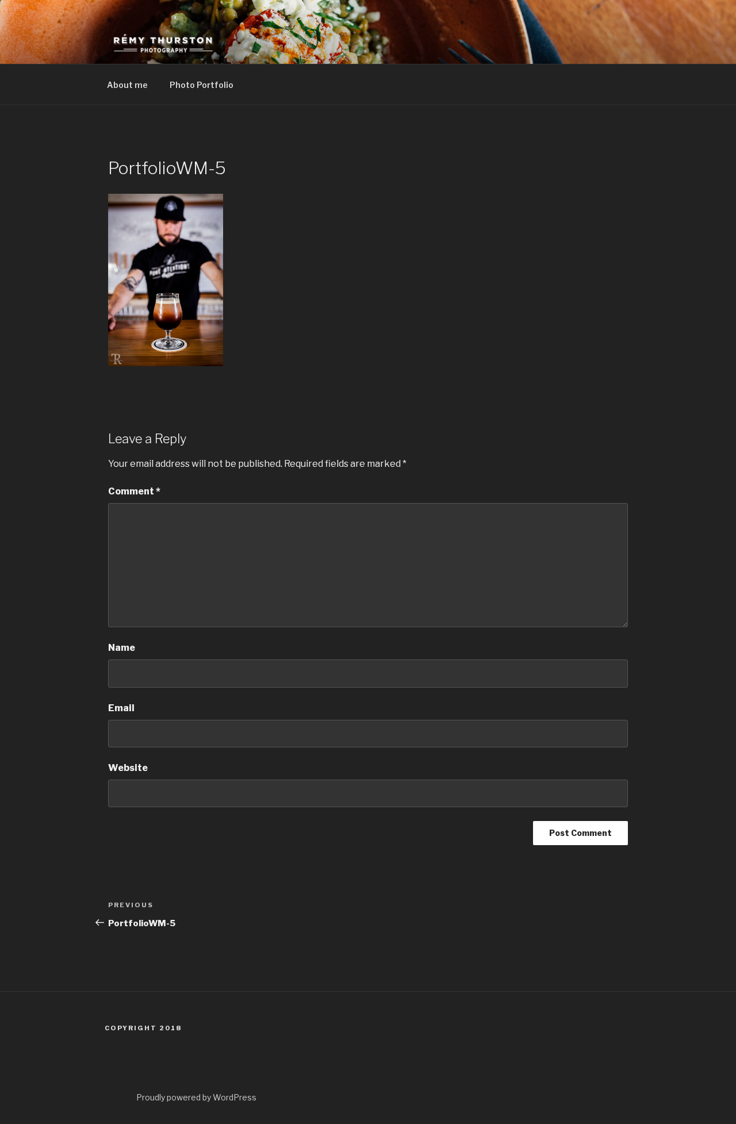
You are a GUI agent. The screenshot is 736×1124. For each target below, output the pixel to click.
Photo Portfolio (201, 85)
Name (121, 647)
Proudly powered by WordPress (196, 1097)
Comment (134, 491)
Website (128, 767)
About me (127, 85)
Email (121, 708)
